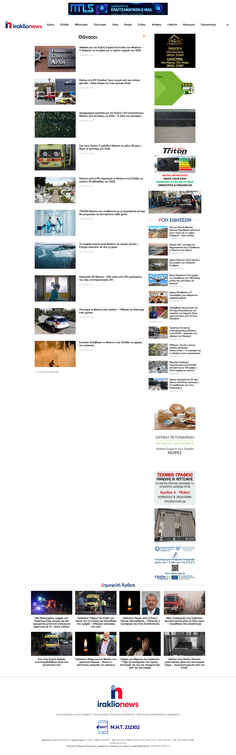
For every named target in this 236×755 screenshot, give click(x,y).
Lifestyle (172, 24)
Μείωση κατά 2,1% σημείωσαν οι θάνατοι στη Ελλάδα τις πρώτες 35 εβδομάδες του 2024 (111, 180)
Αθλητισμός (81, 24)
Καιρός (128, 24)
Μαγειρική (189, 24)
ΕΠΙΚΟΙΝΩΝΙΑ (158, 714)
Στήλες (142, 24)
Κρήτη (50, 24)
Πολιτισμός (100, 24)
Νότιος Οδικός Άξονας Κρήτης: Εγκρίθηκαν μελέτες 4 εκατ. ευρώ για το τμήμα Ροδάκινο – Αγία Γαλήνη (184, 231)
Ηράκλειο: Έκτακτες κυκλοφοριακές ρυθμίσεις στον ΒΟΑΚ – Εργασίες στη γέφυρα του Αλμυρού (183, 331)
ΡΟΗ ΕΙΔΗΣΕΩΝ (64, 714)
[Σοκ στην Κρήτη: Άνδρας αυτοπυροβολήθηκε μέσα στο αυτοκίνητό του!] (51, 644)
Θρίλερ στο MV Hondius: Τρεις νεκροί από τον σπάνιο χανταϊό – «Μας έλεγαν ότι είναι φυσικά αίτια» (109, 82)
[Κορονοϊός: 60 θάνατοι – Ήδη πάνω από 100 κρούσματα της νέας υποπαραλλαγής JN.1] (55, 288)
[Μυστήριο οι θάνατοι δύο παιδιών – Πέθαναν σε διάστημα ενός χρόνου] (55, 321)
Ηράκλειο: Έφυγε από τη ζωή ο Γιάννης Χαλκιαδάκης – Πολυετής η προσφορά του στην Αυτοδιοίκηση (140, 621)
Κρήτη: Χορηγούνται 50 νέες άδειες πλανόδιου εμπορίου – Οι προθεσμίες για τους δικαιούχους (184, 383)
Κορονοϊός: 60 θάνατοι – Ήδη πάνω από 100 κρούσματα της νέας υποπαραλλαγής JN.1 (110, 278)
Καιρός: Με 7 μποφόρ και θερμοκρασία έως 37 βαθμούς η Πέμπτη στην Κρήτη (184, 247)
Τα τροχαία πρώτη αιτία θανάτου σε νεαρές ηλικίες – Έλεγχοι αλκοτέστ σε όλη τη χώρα (109, 245)
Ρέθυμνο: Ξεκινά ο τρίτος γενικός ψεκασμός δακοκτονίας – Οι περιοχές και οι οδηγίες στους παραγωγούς (185, 349)
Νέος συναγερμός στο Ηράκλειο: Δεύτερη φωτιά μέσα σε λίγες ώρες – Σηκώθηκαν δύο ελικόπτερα (184, 621)
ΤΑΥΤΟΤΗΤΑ (142, 714)
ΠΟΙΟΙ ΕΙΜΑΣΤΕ (83, 714)
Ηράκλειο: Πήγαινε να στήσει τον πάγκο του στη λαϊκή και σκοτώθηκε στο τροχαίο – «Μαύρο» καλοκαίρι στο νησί (95, 622)
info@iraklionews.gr (118, 743)
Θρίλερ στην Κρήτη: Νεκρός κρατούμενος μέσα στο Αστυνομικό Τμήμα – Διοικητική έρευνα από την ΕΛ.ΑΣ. (184, 663)
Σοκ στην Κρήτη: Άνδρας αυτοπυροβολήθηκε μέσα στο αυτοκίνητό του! (51, 662)
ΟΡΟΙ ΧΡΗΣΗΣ (100, 714)
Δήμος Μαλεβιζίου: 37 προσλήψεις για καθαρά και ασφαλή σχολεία (183, 295)
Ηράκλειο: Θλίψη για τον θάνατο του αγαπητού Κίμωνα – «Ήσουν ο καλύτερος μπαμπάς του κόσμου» (95, 662)
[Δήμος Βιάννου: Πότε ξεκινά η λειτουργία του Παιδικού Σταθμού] (158, 264)
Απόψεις (156, 24)
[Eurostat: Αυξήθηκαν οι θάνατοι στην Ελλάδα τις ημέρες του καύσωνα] (55, 354)
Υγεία (115, 24)
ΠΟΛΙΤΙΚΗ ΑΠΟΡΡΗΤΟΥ (122, 714)
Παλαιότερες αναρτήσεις (48, 372)
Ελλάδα (64, 24)
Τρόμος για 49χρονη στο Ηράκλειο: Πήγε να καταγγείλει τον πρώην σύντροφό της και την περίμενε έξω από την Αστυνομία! (140, 663)
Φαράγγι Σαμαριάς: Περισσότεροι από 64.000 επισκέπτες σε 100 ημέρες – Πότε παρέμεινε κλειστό (183, 366)
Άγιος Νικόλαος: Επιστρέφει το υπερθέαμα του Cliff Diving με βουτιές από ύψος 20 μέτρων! (184, 279)
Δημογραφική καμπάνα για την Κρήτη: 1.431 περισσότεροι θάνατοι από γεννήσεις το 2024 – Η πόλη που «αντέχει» (111, 114)
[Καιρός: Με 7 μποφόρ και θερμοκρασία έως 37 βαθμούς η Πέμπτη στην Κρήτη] (158, 249)
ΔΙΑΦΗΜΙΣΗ (173, 714)
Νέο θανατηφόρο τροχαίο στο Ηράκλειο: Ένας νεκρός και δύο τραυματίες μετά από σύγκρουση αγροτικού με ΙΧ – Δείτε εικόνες (51, 622)
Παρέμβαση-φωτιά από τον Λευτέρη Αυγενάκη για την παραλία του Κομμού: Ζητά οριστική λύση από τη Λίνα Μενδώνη (183, 313)
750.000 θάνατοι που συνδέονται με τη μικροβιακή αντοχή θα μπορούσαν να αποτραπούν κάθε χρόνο (112, 213)
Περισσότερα (208, 24)
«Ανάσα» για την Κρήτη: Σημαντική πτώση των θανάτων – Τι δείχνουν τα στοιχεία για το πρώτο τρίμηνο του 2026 (111, 49)
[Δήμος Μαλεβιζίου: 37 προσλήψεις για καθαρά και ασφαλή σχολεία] (158, 297)
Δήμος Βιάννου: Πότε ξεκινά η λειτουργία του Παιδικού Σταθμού (184, 262)
